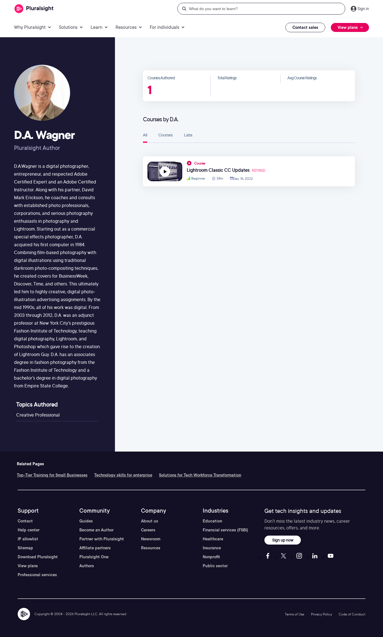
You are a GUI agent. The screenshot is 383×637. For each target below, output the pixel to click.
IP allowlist (28, 539)
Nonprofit (211, 557)
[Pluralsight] (34, 9)
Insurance (212, 548)
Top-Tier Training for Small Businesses (52, 475)
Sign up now (282, 540)
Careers (148, 530)
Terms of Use (294, 614)
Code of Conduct (352, 614)
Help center (29, 530)
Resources (150, 548)
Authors (86, 566)
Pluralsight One (94, 557)
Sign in (363, 8)
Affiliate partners (95, 548)
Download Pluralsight (38, 557)
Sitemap (25, 548)
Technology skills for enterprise (123, 475)
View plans (28, 566)
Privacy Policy (321, 614)
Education (212, 521)
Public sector (215, 566)
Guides (86, 521)
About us (149, 521)
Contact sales (305, 27)
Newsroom (150, 539)
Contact (25, 521)
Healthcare (213, 539)
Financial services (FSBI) (225, 530)
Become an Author (96, 530)
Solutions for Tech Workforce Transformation (200, 475)
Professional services (37, 575)
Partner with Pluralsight (101, 539)
